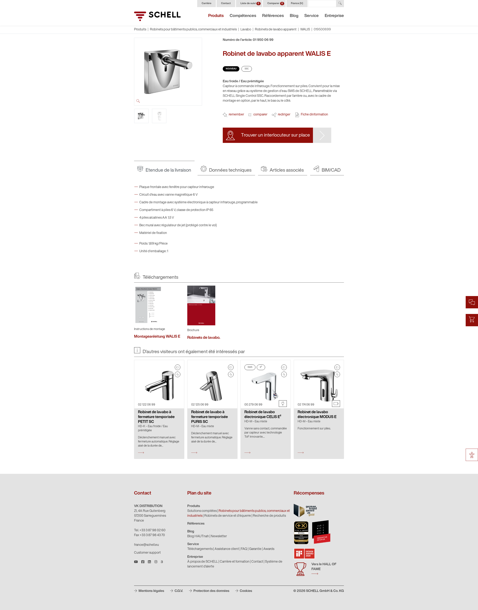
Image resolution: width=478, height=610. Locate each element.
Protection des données (211, 591)
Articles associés (286, 170)
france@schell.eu (146, 545)
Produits (216, 16)
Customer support (147, 553)
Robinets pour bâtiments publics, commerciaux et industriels (193, 29)
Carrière (206, 3)
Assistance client (227, 549)
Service (311, 16)
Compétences (243, 16)
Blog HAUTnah (198, 536)
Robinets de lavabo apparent (276, 29)
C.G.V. (178, 591)
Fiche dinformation (314, 114)
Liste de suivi (249, 3)
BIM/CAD (331, 170)
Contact (226, 3)
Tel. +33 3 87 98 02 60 (149, 530)
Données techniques (230, 170)
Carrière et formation (234, 562)
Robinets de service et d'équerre (227, 516)
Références (273, 16)
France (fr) (297, 3)
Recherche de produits (269, 516)
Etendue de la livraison (168, 170)
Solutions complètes (202, 511)
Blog (294, 16)
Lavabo (245, 29)
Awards (268, 549)
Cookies (245, 591)
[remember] (177, 374)
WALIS (305, 29)
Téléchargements (200, 549)
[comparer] (177, 367)
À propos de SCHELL (202, 562)
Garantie (255, 549)
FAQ (244, 549)
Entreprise (334, 16)
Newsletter (219, 536)
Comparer (275, 3)
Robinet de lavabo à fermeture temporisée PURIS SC (209, 417)
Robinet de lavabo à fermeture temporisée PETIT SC (156, 417)
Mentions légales (151, 591)
